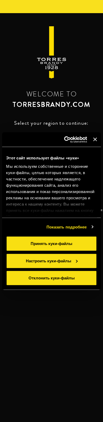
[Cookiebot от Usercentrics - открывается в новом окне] (65, 139)
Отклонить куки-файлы (52, 278)
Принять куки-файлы (51, 243)
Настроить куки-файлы (48, 260)
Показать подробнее (66, 227)
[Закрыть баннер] (95, 139)
